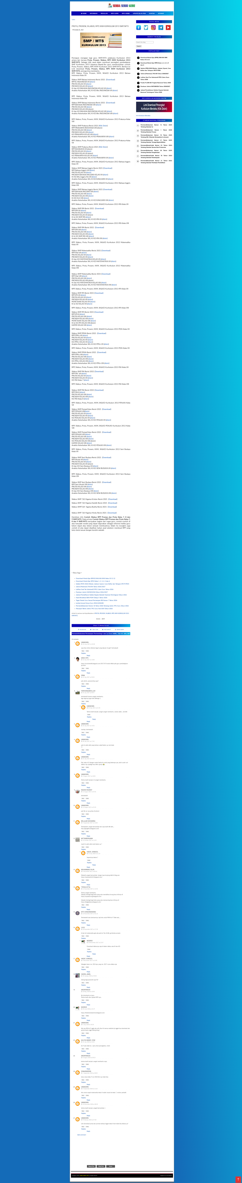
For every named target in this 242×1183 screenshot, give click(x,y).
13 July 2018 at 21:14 (94, 853)
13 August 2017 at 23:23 (89, 807)
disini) (88, 151)
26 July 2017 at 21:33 (94, 708)
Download (110, 80)
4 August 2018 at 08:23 (89, 1057)
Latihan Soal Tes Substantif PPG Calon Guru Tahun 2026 (94, 589)
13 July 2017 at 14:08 (88, 659)
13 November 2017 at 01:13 (90, 913)
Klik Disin (103, 126)
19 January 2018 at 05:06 (90, 976)
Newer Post (91, 1166)
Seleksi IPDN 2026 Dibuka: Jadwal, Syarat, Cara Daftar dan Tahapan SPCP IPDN (102, 584)
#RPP (103, 619)
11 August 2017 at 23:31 (89, 791)
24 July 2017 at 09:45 (88, 677)
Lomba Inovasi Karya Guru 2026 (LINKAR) (90, 603)
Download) (99, 293)
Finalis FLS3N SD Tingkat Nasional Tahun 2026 (155, 82)
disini (92, 82)
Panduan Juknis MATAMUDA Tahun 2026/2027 (92, 592)
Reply (83, 650)
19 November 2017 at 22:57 (95, 942)
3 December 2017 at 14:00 (90, 960)
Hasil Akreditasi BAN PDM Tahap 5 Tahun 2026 (91, 597)
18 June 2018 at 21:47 (89, 1009)
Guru (73, 19)
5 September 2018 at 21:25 (90, 1088)
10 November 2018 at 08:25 (90, 1104)
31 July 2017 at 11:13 (88, 758)
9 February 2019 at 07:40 (89, 1120)
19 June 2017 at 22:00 (89, 644)
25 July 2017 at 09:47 (88, 692)
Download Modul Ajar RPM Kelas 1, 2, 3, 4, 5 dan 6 (93, 581)
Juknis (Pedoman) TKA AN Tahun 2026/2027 (90, 586)
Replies (83, 653)
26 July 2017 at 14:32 (88, 725)
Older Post (101, 1166)
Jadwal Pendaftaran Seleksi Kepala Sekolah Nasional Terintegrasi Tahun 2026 (101, 595)
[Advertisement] (101, 551)
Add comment (81, 1135)
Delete (87, 650)
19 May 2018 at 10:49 (89, 991)
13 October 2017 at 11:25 (89, 840)
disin (90, 342)
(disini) (88, 376)
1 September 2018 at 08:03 (90, 1073)
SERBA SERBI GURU (84, 1175)
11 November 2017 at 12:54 (90, 889)
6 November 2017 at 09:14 (90, 871)
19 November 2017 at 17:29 (90, 929)
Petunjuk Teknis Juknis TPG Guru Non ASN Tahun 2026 (94, 608)
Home (110, 1166)
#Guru (98, 619)
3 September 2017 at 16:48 (90, 823)
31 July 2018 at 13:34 (88, 1042)
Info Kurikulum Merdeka (143, 115)
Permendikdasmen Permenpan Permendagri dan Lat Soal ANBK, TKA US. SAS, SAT (101, 633)
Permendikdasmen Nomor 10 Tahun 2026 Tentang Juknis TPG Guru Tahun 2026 (102, 606)
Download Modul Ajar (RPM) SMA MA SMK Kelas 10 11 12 (95, 578)
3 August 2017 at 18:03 (89, 776)
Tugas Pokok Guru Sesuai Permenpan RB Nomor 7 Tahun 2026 (96, 600)
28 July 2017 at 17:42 (88, 741)
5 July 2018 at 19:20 (88, 1024)
